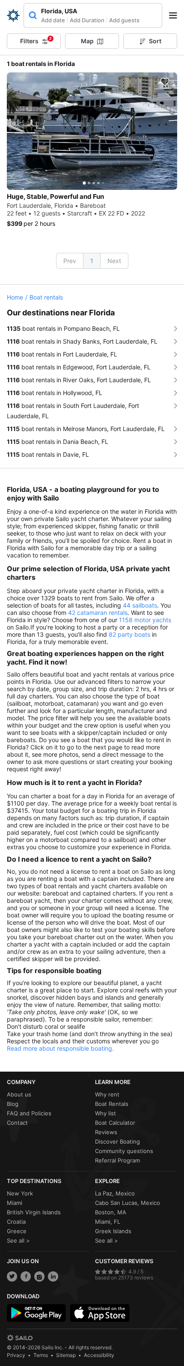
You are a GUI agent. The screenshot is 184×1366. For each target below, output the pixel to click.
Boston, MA (110, 1212)
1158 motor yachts (145, 619)
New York (20, 1193)
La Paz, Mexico (115, 1193)
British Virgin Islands (34, 1212)
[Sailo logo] (20, 1337)
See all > (18, 1240)
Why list (105, 1113)
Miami (14, 1202)
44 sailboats (140, 605)
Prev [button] (69, 260)
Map (87, 41)
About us (19, 1094)
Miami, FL (107, 1221)
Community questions (124, 1150)
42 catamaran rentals (98, 612)
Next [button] (114, 260)
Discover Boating (117, 1141)
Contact (17, 1122)
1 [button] (91, 260)
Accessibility (99, 1355)
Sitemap (66, 1355)
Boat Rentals (111, 1103)
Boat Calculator (115, 1122)
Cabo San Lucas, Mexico (127, 1202)
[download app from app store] (99, 1313)
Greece (17, 1231)
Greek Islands (113, 1231)
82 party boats (129, 634)
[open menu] (175, 15)
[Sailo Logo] (13, 15)
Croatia (16, 1221)
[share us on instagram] (39, 1276)
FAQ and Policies (29, 1113)
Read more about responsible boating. (60, 1048)
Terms (40, 1355)
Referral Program (117, 1160)
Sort (155, 41)
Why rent (107, 1094)
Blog (12, 1103)
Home (15, 297)
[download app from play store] (36, 1313)
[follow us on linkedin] (53, 1276)
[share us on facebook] (26, 1276)
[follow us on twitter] (12, 1276)
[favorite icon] (164, 82)
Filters (36, 40)
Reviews (106, 1132)
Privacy (16, 1355)
